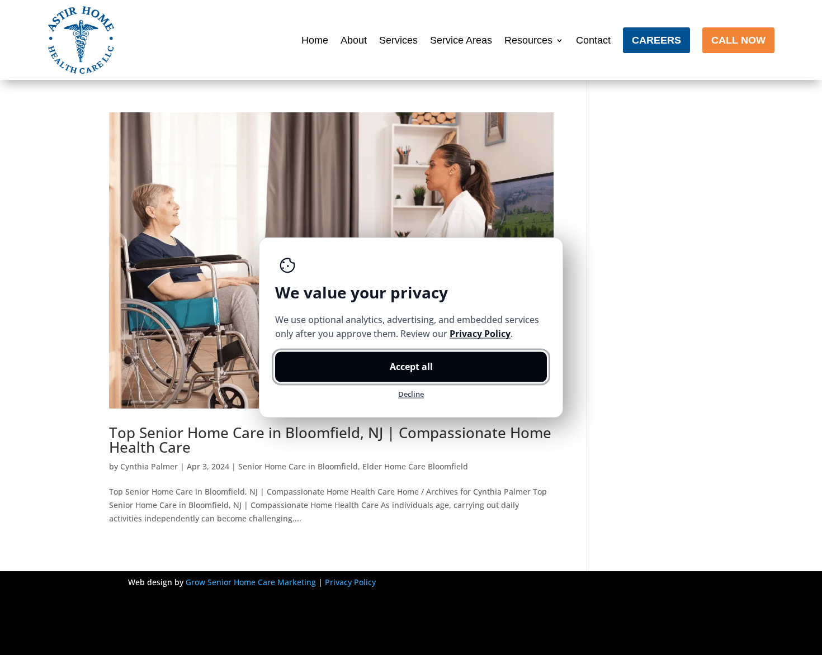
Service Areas (461, 40)
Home (314, 40)
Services (398, 40)
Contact (593, 40)
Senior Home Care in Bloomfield (298, 466)
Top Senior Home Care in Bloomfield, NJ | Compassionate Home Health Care (330, 440)
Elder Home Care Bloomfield (415, 466)
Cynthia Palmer (149, 466)
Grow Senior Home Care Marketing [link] (251, 582)
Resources (528, 40)
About (354, 40)
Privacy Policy (350, 582)
